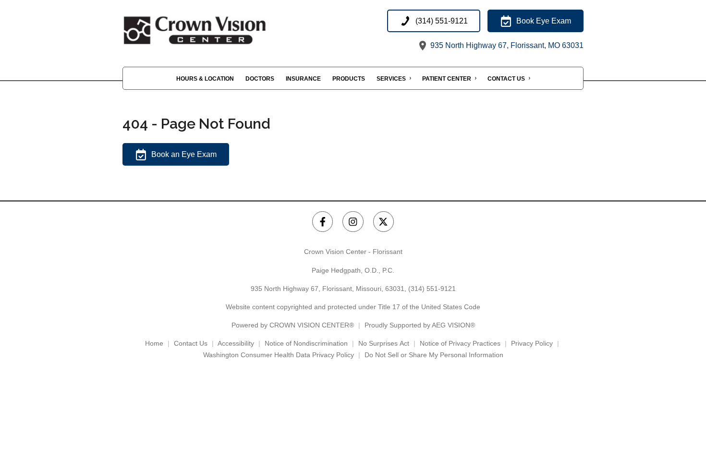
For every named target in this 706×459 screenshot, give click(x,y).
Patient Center (446, 78)
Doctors (259, 78)
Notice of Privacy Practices (460, 343)
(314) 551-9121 (432, 288)
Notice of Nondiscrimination (306, 343)
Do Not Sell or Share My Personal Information (434, 355)
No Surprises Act (383, 343)
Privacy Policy (532, 343)
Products (348, 78)
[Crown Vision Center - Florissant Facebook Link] (322, 221)
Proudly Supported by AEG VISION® (420, 325)
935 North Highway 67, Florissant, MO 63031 (506, 45)
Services (391, 78)
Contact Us (506, 78)
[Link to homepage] (218, 30)
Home (154, 343)
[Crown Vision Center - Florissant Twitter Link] (383, 221)
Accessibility (236, 343)
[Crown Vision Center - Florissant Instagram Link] (352, 221)
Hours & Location (205, 78)
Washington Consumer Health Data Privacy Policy (278, 355)
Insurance (303, 78)
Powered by (292, 325)
